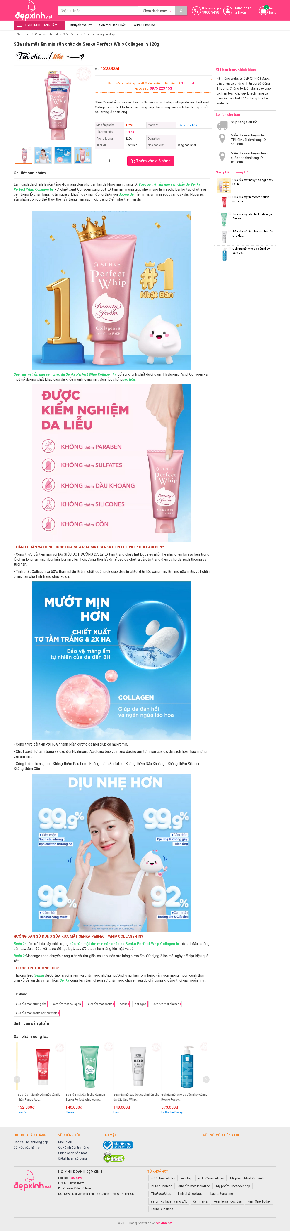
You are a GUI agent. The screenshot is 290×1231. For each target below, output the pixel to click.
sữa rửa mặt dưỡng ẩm (31, 1004)
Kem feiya (200, 1201)
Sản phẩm (23, 34)
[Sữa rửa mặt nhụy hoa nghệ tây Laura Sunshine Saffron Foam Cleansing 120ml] (224, 185)
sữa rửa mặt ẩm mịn (166, 1004)
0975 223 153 (161, 88)
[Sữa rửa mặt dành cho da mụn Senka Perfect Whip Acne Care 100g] (88, 1066)
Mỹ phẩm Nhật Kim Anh (247, 1178)
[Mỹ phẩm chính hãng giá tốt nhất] (34, 1180)
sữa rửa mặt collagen (67, 1004)
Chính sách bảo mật (72, 1153)
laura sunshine (161, 1186)
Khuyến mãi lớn (81, 25)
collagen (140, 1004)
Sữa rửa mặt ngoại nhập (99, 34)
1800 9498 (189, 83)
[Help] (181, 10)
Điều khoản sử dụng (72, 1158)
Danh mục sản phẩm (41, 25)
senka (124, 1004)
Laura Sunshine (144, 25)
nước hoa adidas (163, 1178)
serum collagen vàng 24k (169, 1201)
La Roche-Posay (170, 1112)
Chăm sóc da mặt (46, 34)
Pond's (20, 1112)
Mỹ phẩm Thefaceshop (233, 1186)
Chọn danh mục (155, 11)
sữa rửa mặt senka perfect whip (37, 1013)
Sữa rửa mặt (71, 34)
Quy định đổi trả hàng (73, 1147)
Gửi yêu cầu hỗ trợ (27, 1147)
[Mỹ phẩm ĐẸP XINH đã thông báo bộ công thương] (150, 1145)
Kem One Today (259, 1201)
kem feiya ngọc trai (228, 1201)
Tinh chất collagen (190, 1193)
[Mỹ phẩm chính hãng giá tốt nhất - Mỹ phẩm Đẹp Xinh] (34, 10)
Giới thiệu (65, 1142)
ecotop (186, 1178)
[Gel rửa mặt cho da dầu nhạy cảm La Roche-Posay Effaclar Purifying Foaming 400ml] (184, 1066)
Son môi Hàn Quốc (112, 25)
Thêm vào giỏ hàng (153, 161)
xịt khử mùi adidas (211, 1178)
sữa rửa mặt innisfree (194, 1186)
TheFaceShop (161, 1193)
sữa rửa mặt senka (100, 1004)
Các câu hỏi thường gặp (31, 1142)
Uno (114, 1112)
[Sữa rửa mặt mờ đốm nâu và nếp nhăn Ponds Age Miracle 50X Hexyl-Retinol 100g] (40, 1066)
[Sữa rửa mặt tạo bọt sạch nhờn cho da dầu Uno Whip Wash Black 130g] (136, 1066)
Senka (130, 131)
